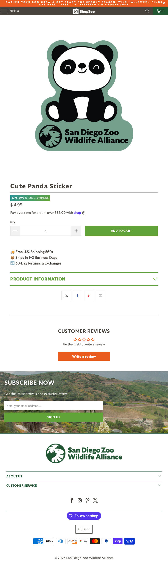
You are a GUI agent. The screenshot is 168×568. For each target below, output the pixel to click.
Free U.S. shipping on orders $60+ (95, 4)
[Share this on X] (66, 295)
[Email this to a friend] (100, 295)
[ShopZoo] (84, 11)
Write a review (84, 356)
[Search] (147, 11)
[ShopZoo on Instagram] (80, 501)
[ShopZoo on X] (95, 501)
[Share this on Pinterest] (89, 295)
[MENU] (2, 11)
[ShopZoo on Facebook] (72, 501)
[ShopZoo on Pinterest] (87, 501)
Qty (12, 222)
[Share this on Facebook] (77, 295)
